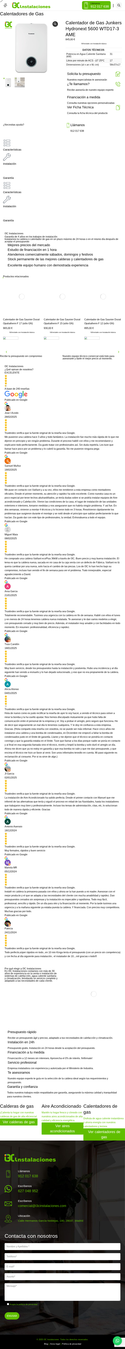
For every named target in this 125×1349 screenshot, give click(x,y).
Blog (46, 1344)
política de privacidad (28, 1304)
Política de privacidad (71, 1344)
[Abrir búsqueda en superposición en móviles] (118, 5)
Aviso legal (55, 1344)
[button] (55, 24)
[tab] (62, 145)
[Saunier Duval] (10, 342)
